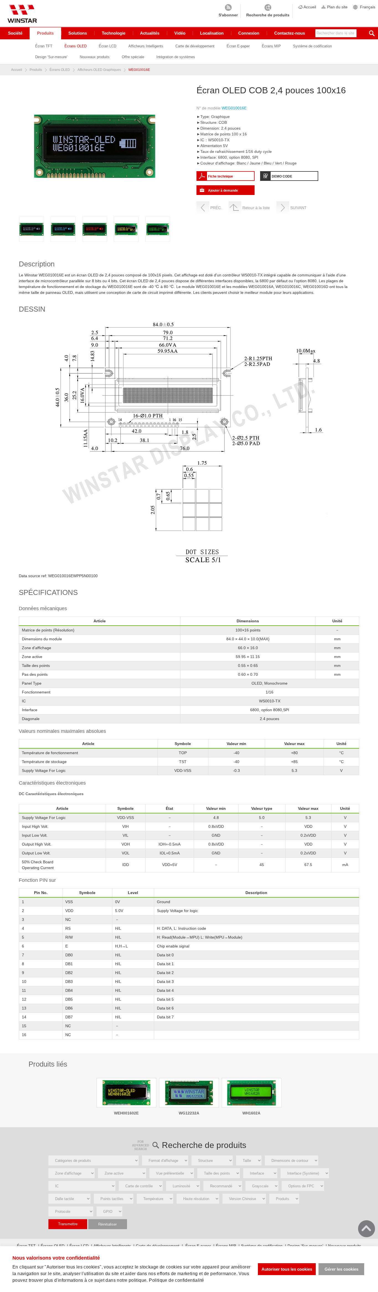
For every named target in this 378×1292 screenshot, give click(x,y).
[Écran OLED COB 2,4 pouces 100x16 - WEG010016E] (31, 229)
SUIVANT (298, 208)
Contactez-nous (289, 33)
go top (366, 1228)
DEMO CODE (282, 176)
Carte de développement (194, 46)
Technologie (113, 33)
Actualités (149, 33)
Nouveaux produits (95, 57)
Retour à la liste (256, 208)
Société (15, 33)
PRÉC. (216, 208)
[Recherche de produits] (267, 11)
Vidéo (179, 33)
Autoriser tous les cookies (287, 1269)
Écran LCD (107, 46)
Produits (45, 33)
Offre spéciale (133, 57)
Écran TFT (43, 46)
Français (367, 7)
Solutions (77, 33)
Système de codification (312, 46)
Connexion (248, 33)
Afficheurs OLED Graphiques (99, 70)
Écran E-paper (238, 46)
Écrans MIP (271, 46)
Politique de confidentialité (176, 1280)
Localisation (212, 33)
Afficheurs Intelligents (145, 46)
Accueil (310, 7)
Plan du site (337, 7)
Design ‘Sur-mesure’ (51, 57)
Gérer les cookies (341, 1269)
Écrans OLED (75, 46)
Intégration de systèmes (175, 57)
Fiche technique (220, 176)
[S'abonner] (228, 11)
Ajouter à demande (223, 190)
